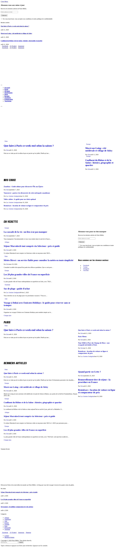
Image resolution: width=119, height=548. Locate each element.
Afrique (7, 91)
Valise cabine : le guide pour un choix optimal (20, 199)
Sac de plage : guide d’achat (17, 288)
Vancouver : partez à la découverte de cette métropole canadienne (27, 193)
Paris (6, 89)
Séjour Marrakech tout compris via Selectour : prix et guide (32, 246)
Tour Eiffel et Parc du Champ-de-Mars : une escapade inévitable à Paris (94, 344)
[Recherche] (1, 104)
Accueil (7, 88)
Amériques (8, 93)
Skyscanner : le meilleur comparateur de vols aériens (17, 507)
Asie (6, 94)
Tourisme (7, 101)
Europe (7, 96)
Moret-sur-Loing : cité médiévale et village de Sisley (16, 33)
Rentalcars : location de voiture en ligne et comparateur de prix (26, 206)
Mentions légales (9, 537)
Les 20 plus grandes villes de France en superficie (27, 274)
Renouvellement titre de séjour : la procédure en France (94, 380)
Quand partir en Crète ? (89, 372)
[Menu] (1, 106)
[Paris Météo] (59, 66)
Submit (21, 542)
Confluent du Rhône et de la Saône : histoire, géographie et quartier (21, 41)
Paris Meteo (82, 336)
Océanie (7, 98)
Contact (6, 535)
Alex (7, 150)
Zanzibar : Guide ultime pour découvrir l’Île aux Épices (23, 186)
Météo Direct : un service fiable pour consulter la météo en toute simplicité (38, 260)
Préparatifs (8, 99)
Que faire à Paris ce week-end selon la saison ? (15, 26)
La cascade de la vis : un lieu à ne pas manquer (25, 232)
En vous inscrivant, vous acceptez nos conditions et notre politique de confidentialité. (28, 19)
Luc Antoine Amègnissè (13, 196)
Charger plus (8, 315)
